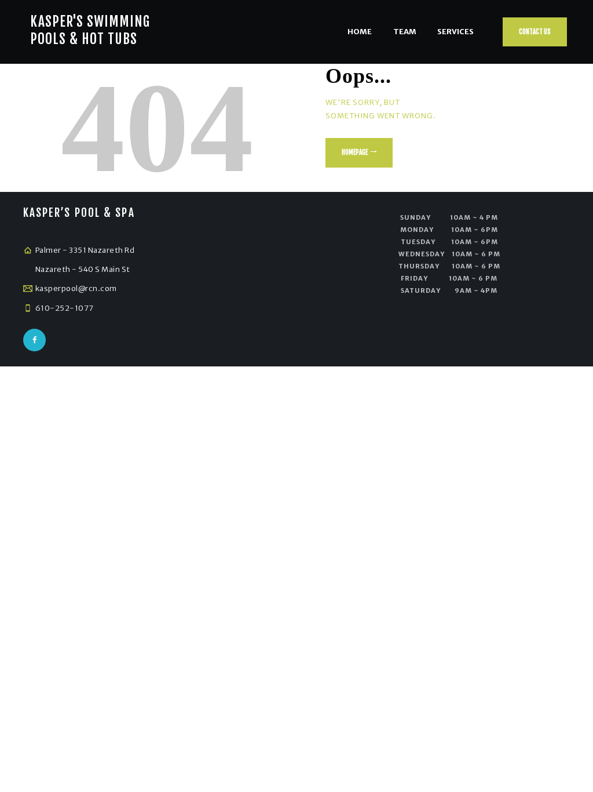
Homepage (355, 152)
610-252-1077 (64, 308)
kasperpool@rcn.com (76, 288)
